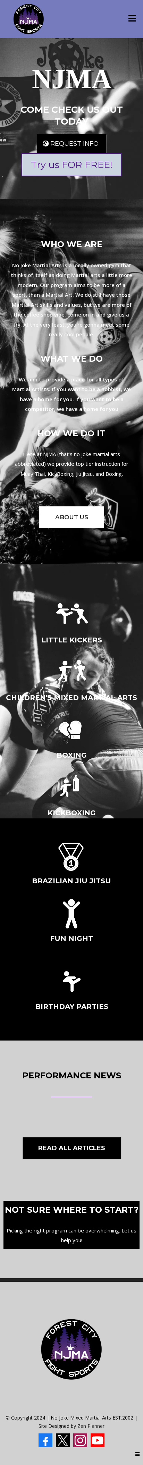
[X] (63, 1440)
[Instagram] (80, 1440)
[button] (132, 19)
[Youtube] (97, 1440)
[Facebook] (45, 1440)
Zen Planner (90, 1426)
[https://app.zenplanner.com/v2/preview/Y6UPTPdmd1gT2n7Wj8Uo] (28, 19)
